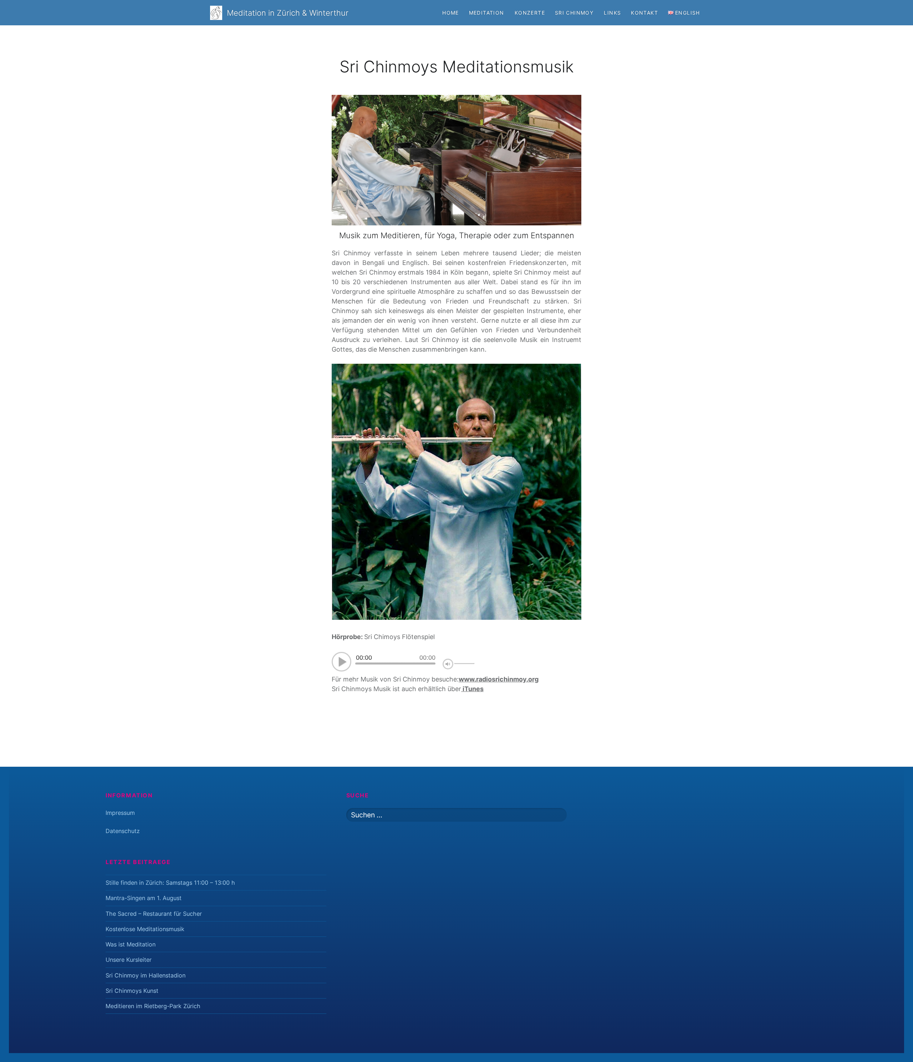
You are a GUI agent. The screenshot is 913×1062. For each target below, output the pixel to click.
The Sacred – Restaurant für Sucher (154, 913)
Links (612, 13)
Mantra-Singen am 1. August (144, 898)
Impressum (120, 812)
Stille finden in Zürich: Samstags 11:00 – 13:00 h (170, 882)
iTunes (472, 689)
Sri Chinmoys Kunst (132, 990)
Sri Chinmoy (574, 13)
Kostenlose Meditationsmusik (145, 929)
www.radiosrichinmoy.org (499, 679)
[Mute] (448, 663)
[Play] (342, 663)
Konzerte (530, 13)
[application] (403, 662)
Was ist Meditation (130, 944)
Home (450, 13)
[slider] (464, 663)
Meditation (486, 13)
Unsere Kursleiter (129, 959)
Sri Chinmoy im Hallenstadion (145, 975)
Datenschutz (123, 830)
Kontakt (644, 13)
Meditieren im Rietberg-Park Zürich (153, 1006)
